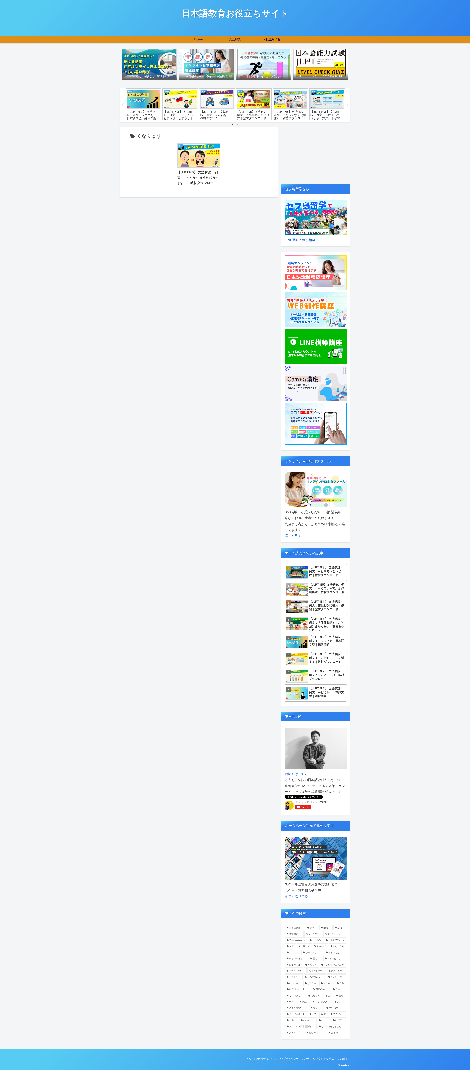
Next (347, 105)
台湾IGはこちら (296, 774)
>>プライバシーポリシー (294, 1058)
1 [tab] (232, 124)
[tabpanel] (143, 104)
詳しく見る (293, 536)
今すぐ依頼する (296, 896)
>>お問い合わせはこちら (261, 1058)
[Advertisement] (315, 152)
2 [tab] (238, 124)
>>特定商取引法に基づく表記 (330, 1058)
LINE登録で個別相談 (300, 240)
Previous (122, 105)
